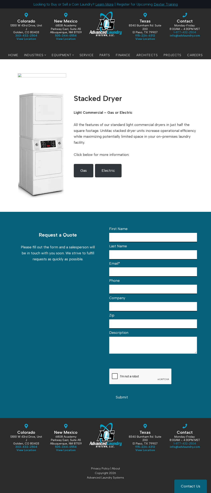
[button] (45, 55)
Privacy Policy (100, 468)
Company (117, 298)
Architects (147, 55)
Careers (195, 55)
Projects (173, 55)
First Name (118, 229)
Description (118, 333)
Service (87, 55)
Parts (105, 55)
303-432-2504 (26, 35)
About (116, 468)
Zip (111, 315)
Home (13, 55)
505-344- (66, 35)
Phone (114, 280)
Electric (108, 170)
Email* (114, 263)
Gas (83, 170)
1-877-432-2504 (184, 32)
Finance (123, 55)
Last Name (118, 246)
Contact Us (190, 486)
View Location (66, 38)
